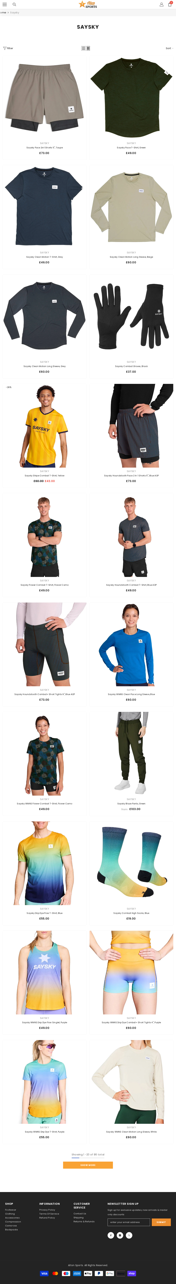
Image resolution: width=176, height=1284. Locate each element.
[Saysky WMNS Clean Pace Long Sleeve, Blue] (131, 644)
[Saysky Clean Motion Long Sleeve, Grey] (44, 316)
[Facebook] (111, 1235)
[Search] (14, 4)
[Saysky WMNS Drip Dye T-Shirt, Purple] (44, 1082)
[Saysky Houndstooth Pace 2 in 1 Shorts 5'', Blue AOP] (131, 426)
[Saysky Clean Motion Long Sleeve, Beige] (131, 207)
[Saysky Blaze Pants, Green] (131, 754)
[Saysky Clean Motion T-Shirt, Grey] (44, 207)
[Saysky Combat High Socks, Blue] (131, 863)
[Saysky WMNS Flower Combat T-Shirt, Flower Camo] (44, 754)
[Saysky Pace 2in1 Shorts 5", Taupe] (44, 98)
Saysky (14, 12)
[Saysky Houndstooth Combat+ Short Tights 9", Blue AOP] (44, 644)
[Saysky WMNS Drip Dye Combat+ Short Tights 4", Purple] (131, 972)
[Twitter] (129, 1235)
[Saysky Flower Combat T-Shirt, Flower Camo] (44, 535)
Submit (161, 1222)
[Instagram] (120, 1235)
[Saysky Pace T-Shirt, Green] (131, 98)
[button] (83, 48)
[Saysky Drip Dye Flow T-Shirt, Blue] (44, 863)
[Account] (161, 4)
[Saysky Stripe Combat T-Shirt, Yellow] (44, 426)
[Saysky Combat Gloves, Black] (131, 316)
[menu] (5, 4)
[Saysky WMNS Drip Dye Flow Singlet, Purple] (44, 972)
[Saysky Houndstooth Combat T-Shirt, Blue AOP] (131, 535)
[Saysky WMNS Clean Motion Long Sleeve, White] (131, 1082)
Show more (87, 1165)
